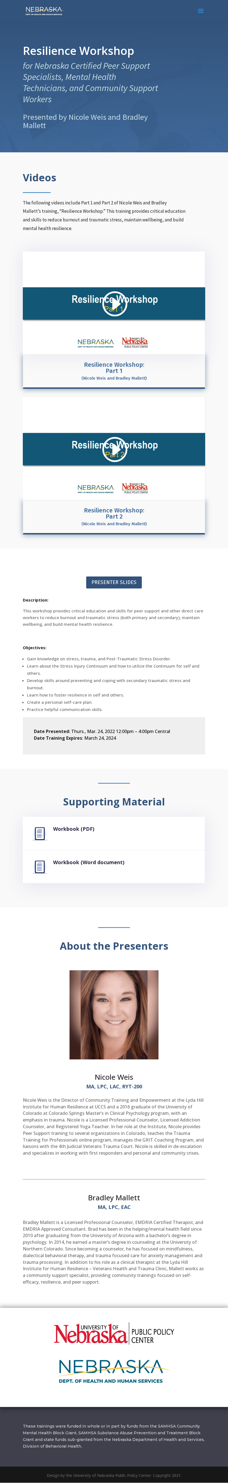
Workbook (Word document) (88, 862)
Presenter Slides (114, 582)
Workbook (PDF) (73, 828)
